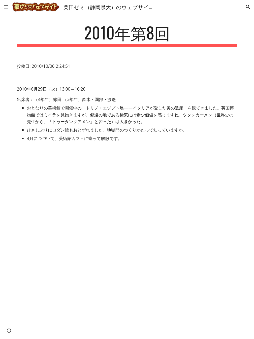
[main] (127, 35)
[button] (6, 7)
